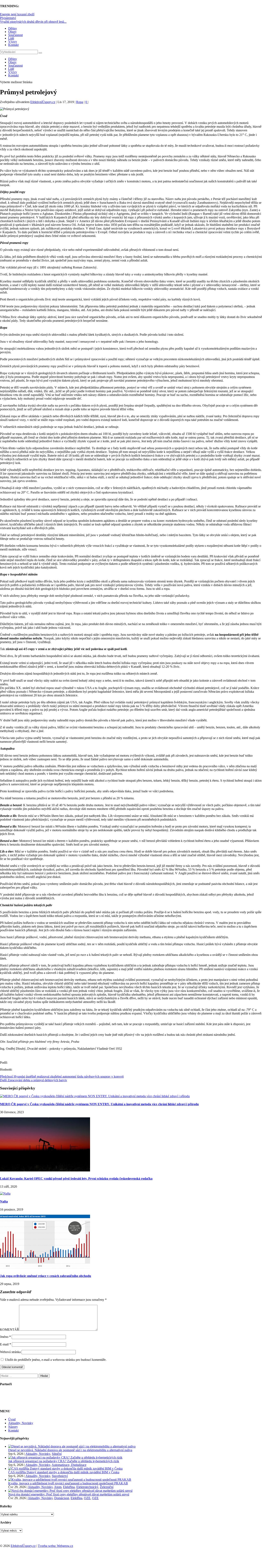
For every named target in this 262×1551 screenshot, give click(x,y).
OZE (87, 1498)
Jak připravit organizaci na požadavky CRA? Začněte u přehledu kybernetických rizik (63, 1461)
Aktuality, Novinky (20, 1423)
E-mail (5, 1344)
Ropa (79, 102)
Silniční (57, 1453)
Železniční (106, 1487)
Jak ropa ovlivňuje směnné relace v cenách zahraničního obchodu (45, 1276)
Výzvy (12, 41)
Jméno (5, 1336)
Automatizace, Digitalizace (69, 1465)
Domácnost (61, 1498)
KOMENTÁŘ (9, 1329)
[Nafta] (5, 1193)
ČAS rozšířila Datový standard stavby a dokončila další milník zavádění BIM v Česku (63, 1472)
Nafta (4, 1201)
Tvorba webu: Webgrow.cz (55, 1546)
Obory (12, 31)
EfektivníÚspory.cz (42, 102)
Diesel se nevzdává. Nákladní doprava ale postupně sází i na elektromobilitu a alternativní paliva (70, 1450)
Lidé (11, 38)
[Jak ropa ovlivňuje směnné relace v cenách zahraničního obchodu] (45, 1267)
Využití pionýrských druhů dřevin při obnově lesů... (33, 21)
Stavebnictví (60, 1476)
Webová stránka (10, 1352)
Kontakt (13, 45)
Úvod (12, 1419)
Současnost (15, 35)
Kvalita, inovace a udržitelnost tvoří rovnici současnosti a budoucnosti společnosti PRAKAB (68, 1483)
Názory (13, 1426)
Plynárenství (8, 18)
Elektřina (69, 1487)
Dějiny (12, 28)
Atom (57, 1487)
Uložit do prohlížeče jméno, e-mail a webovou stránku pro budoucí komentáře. (55, 1359)
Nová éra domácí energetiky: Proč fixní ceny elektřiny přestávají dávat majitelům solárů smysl (68, 1494)
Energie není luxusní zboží (17, 14)
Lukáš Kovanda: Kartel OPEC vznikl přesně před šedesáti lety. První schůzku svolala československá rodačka (76, 1178)
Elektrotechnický (87, 1487)
